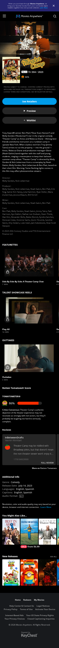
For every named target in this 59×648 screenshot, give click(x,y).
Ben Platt (46, 189)
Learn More (45, 507)
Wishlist (31, 120)
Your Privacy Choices (15, 618)
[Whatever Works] (47, 532)
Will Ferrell (32, 194)
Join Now (44, 8)
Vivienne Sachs (23, 220)
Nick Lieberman (22, 180)
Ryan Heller (42, 192)
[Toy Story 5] (11, 572)
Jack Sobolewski (38, 222)
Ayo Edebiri (16, 214)
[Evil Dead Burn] (47, 572)
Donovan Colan (9, 220)
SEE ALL (53, 556)
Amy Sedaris (14, 222)
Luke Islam (25, 222)
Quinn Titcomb (37, 220)
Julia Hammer (29, 192)
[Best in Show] (11, 532)
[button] (29, 263)
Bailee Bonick (32, 217)
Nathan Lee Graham (31, 214)
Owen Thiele (46, 214)
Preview (31, 110)
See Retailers (29, 101)
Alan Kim (6, 217)
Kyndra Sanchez (46, 217)
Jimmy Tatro (41, 211)
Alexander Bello (18, 217)
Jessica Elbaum (20, 194)
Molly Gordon (8, 180)
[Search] (54, 16)
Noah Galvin (35, 189)
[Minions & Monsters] (29, 572)
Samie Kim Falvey (14, 192)
